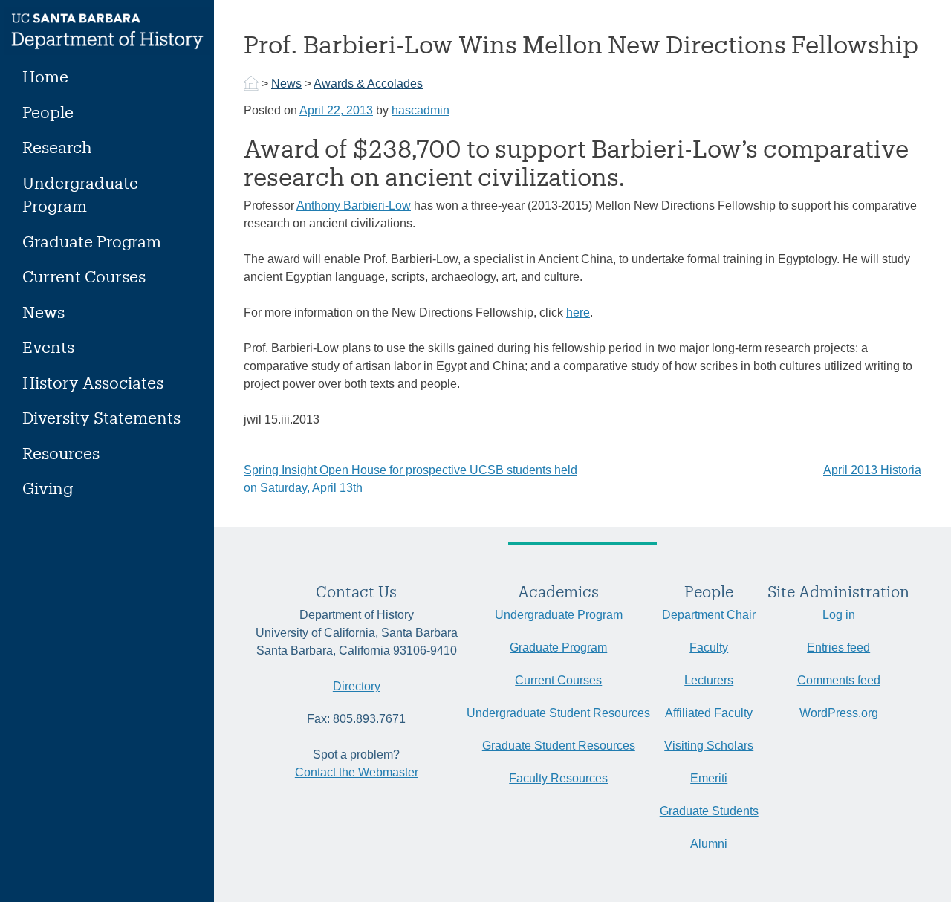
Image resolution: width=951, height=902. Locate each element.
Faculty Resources (558, 778)
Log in (838, 615)
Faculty (708, 647)
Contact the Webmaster (356, 772)
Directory (356, 686)
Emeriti (708, 778)
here (578, 312)
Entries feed (838, 647)
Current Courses (84, 276)
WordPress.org (838, 713)
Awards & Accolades (368, 83)
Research (57, 146)
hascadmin (420, 110)
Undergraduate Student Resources (558, 713)
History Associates (92, 382)
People (48, 112)
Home (45, 76)
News (43, 311)
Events (48, 346)
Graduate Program (91, 241)
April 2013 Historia (872, 470)
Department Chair (709, 615)
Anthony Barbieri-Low (353, 205)
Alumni (708, 843)
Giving (47, 487)
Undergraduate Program (80, 194)
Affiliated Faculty (709, 713)
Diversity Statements (101, 417)
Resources (61, 453)
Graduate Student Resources (558, 745)
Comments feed (838, 680)
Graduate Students (709, 811)
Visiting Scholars (708, 745)
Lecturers (708, 680)
